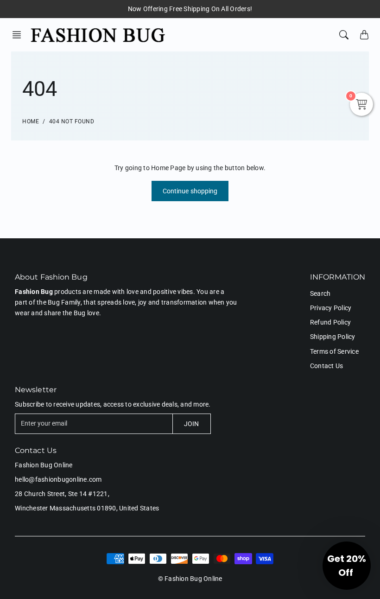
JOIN (191, 423)
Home (30, 121)
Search (320, 293)
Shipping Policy (332, 336)
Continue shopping (190, 191)
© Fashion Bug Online (190, 578)
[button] (19, 35)
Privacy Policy (331, 308)
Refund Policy (330, 322)
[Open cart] (364, 35)
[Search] (344, 35)
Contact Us (326, 366)
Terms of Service (334, 351)
